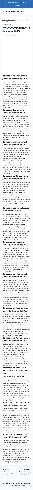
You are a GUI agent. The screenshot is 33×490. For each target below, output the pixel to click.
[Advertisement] (16, 55)
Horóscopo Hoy (6, 24)
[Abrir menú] (29, 11)
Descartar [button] (17, 5)
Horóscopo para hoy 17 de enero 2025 (25, 472)
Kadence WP (21, 485)
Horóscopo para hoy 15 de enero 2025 (8, 472)
